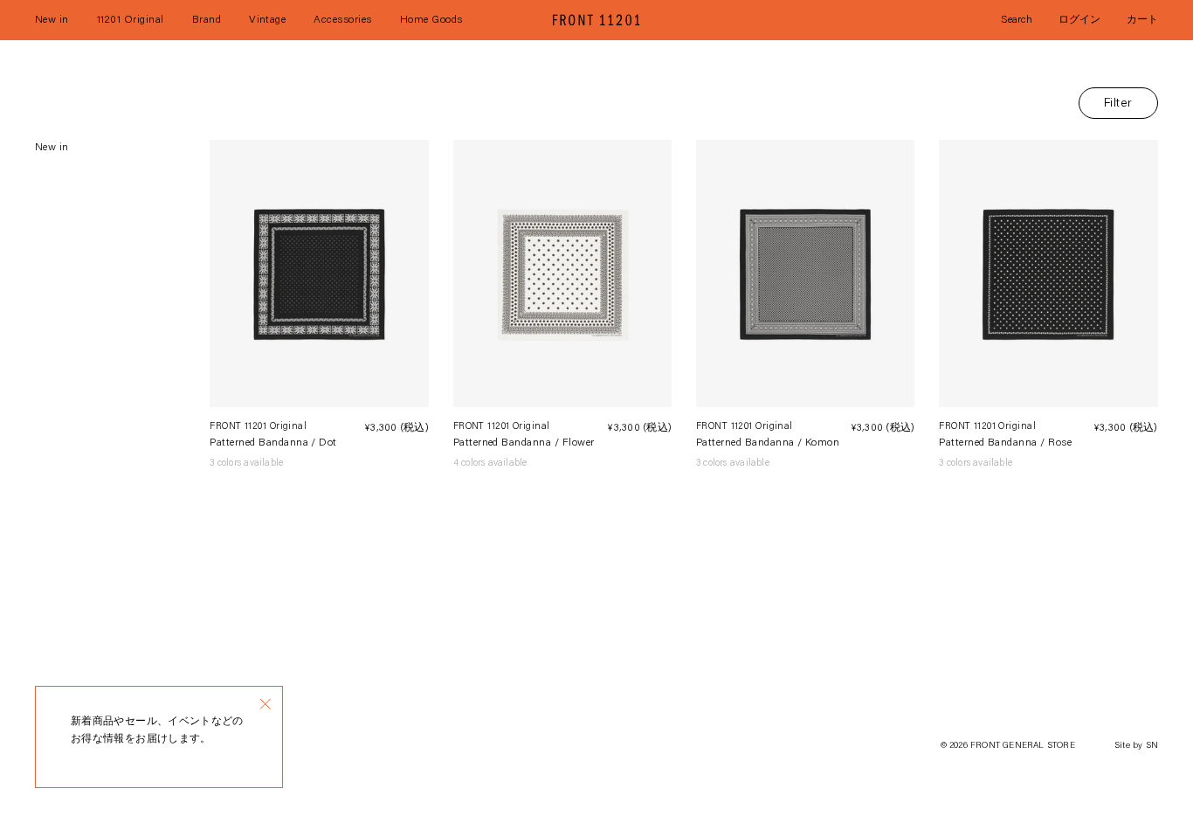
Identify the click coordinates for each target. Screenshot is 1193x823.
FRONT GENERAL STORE (1022, 746)
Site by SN (1136, 746)
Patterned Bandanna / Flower (524, 443)
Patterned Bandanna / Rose (1005, 443)
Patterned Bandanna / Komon (767, 443)
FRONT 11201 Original (258, 427)
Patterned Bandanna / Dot (273, 443)
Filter (1118, 104)
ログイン (1079, 20)
